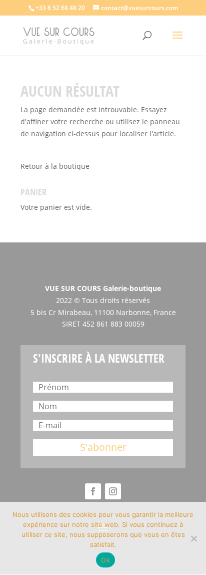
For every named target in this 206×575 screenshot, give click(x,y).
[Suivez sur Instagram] (113, 491)
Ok (105, 560)
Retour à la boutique (55, 166)
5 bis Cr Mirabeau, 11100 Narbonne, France (103, 312)
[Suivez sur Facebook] (93, 491)
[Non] (193, 538)
